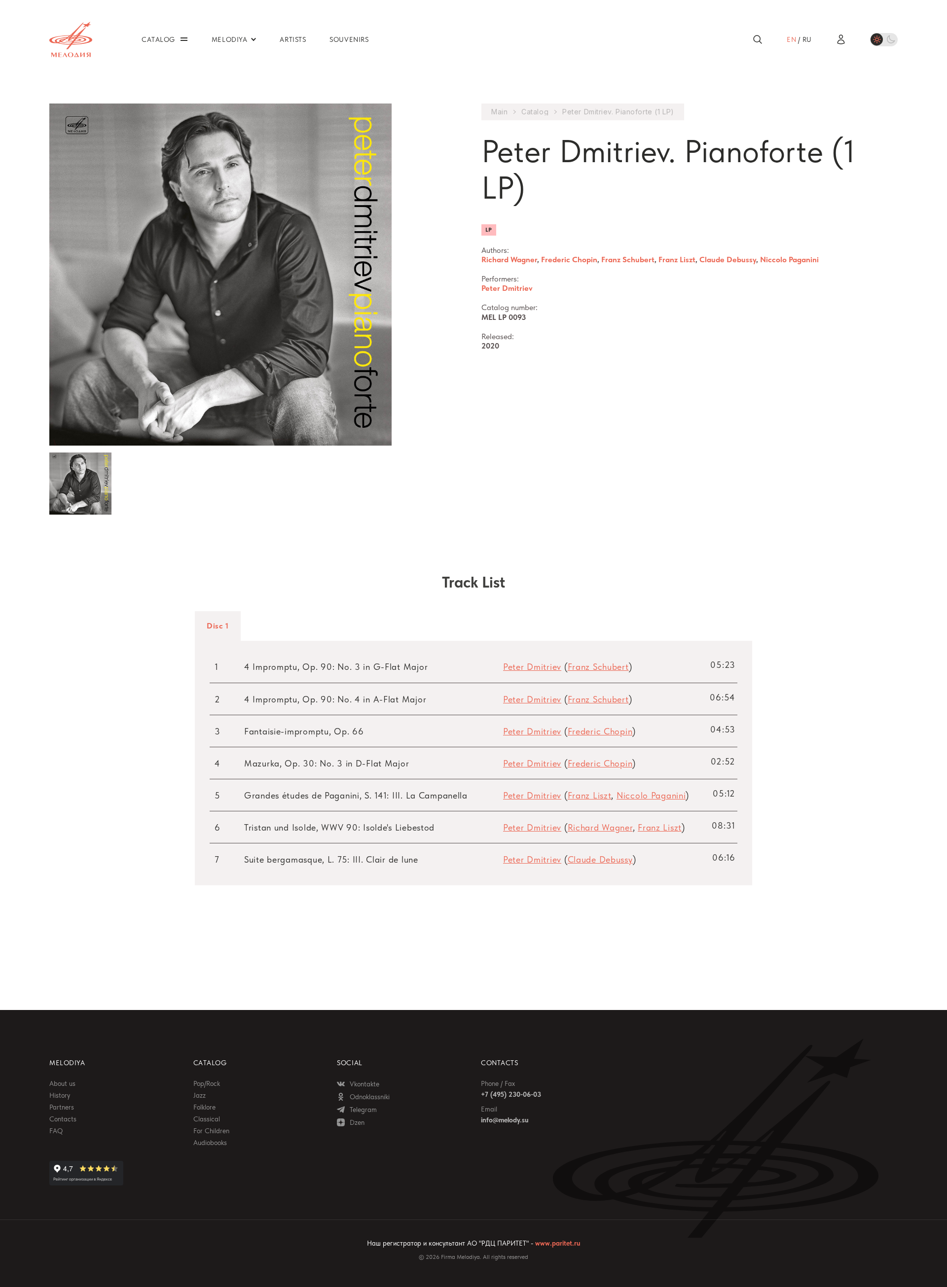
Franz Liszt (676, 259)
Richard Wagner (509, 259)
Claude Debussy (727, 259)
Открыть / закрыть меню (184, 39)
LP (488, 229)
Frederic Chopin (569, 259)
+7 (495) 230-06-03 (511, 1094)
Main (499, 111)
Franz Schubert (628, 259)
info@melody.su (504, 1119)
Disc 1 (218, 625)
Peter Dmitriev (507, 288)
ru (807, 39)
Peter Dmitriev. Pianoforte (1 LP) (618, 111)
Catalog (534, 111)
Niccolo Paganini (789, 259)
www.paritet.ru (557, 1243)
